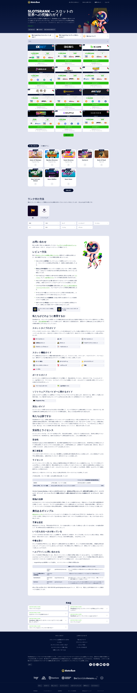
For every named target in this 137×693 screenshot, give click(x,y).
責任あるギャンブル (37, 514)
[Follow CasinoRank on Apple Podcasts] (107, 664)
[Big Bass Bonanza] (52, 158)
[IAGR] (36, 677)
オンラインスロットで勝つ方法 (59, 647)
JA (29, 664)
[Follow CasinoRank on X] (97, 664)
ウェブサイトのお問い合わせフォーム (66, 245)
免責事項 (60, 690)
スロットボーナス (86, 2)
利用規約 (35, 690)
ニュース (107, 2)
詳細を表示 (67, 135)
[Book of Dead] (101, 158)
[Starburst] (85, 158)
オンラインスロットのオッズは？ (59, 645)
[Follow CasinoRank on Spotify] (104, 664)
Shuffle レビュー (68, 129)
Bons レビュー (68, 63)
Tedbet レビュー (68, 85)
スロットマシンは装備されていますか (59, 639)
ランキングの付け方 (82, 647)
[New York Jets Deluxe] (35, 177)
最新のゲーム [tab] (45, 146)
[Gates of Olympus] (35, 158)
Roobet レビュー (68, 107)
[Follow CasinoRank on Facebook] (90, 664)
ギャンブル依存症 (72, 690)
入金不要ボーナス (49, 277)
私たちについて (82, 639)
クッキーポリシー (48, 690)
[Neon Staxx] (68, 177)
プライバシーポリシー (81, 642)
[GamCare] (54, 677)
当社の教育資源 (43, 321)
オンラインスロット (74, 2)
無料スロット (98, 2)
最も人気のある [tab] (34, 146)
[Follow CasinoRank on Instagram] (94, 664)
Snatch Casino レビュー (95, 85)
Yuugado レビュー (41, 107)
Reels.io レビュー (41, 85)
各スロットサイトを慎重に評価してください (47, 255)
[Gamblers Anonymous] (43, 677)
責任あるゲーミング (86, 690)
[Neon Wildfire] (52, 177)
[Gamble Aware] (86, 677)
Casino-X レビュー (96, 129)
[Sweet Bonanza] (68, 158)
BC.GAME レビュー (96, 63)
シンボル (59, 642)
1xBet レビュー (41, 63)
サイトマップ (101, 690)
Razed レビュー (96, 107)
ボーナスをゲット (41, 60)
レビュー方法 (81, 645)
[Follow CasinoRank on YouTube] (100, 664)
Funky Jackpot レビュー (41, 129)
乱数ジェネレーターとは (59, 650)
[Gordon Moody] (66, 677)
